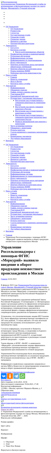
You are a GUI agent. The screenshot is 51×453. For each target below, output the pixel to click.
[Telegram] (16, 376)
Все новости (6, 380)
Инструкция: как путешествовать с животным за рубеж (29, 112)
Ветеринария (6, 372)
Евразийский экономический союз (24, 96)
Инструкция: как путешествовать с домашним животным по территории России (30, 102)
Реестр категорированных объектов (29, 52)
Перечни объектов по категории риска (26, 69)
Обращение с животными (20, 128)
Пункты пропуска (17, 130)
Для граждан (11, 86)
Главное (13, 77)
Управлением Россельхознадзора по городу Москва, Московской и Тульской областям (24, 286)
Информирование (17, 88)
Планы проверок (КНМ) (20, 71)
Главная (9, 235)
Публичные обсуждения (20, 56)
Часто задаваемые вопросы (21, 126)
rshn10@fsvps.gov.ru (9, 395)
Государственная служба (20, 35)
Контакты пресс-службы (20, 84)
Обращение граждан (18, 90)
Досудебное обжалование (20, 138)
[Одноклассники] (10, 376)
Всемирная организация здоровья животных (19, 407)
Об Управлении (12, 27)
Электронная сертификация (23, 372)
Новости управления (18, 79)
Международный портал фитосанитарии (17, 403)
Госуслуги (14, 48)
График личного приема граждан (23, 92)
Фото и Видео (16, 81)
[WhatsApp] (22, 376)
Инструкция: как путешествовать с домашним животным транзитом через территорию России (31, 117)
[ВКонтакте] (4, 376)
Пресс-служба (11, 75)
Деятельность (11, 46)
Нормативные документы (20, 136)
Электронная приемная (10, 393)
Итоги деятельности (18, 62)
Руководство (15, 31)
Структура (14, 33)
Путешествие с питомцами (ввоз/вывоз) (26, 98)
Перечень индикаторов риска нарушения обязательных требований (27, 66)
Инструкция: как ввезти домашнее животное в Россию (29, 108)
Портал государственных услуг (13, 399)
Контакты (10, 141)
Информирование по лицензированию (26, 60)
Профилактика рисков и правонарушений (27, 54)
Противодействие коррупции (22, 43)
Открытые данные (17, 39)
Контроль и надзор (18, 50)
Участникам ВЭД (17, 94)
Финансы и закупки (18, 41)
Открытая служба (17, 37)
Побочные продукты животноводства (25, 73)
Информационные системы (21, 58)
